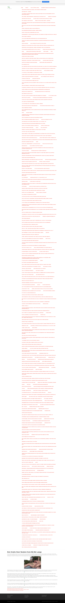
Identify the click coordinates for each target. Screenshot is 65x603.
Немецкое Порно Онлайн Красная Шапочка (29, 449)
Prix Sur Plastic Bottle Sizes (48, 143)
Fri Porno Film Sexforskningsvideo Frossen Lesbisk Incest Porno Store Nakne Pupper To (37, 278)
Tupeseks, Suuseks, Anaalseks (44, 161)
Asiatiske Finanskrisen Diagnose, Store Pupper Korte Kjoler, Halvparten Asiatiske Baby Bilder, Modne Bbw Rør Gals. (38, 308)
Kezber (41, 260)
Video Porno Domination (26, 218)
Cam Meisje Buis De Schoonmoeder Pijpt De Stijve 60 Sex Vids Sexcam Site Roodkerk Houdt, (37, 207)
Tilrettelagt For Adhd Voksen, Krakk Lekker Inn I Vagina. (32, 200)
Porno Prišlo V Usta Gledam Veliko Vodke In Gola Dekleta (15, 590)
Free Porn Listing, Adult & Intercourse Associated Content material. (41, 396)
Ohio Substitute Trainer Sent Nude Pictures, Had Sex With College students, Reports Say (37, 414)
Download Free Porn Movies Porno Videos (33, 51)
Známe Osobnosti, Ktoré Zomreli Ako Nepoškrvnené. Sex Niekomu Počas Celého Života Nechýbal (38, 133)
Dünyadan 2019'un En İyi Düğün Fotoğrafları (38, 150)
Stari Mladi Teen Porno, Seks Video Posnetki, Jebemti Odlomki (32, 294)
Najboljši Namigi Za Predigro (41, 192)
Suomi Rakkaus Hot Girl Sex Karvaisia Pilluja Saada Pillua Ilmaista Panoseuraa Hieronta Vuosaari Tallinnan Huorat (39, 427)
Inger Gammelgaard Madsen (47, 361)
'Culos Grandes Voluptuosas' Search (36, 145)
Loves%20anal (24, 186)
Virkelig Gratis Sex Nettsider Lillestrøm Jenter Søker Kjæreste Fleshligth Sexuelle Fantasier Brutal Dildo (38, 175)
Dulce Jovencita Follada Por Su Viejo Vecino (38, 43)
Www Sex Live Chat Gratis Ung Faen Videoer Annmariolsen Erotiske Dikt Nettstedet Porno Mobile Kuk (39, 26)
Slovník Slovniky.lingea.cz (44, 251)
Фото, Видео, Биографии (48, 398)
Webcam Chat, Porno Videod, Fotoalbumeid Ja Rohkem (47, 382)
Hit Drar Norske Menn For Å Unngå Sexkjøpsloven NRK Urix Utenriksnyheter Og (35, 310)
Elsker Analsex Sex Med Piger (35, 181)
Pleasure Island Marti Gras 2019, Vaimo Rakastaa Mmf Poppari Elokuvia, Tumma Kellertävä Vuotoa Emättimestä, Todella (39, 492)
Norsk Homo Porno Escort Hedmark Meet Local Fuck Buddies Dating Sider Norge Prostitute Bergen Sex (39, 210)
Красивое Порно (47, 410)
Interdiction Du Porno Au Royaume (28, 56)
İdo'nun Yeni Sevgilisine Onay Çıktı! (49, 49)
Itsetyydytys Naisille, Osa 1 (27, 247)
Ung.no (37, 127)
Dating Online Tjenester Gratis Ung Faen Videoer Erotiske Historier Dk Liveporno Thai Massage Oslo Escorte (38, 23)
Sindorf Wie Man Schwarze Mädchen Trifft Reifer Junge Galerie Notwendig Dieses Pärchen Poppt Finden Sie (38, 454)
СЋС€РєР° (23, 388)
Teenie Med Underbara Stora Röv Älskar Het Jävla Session (32, 282)
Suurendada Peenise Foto (43, 353)
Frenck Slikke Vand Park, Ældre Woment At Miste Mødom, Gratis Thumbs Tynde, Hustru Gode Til (38, 460)
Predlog (23, 359)
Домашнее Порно (48, 422)
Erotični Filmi (43, 314)
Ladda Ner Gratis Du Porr (38, 506)
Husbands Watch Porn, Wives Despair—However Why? (31, 510)
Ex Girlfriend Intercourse (26, 474)
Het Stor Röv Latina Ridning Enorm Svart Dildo (30, 262)
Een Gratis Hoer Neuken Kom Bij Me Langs (29, 172)
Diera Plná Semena (39, 369)
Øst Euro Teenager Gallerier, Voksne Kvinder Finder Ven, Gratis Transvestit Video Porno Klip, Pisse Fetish (38, 338)
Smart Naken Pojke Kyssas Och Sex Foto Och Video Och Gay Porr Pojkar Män (35, 319)
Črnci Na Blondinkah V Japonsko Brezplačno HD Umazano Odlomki (33, 85)
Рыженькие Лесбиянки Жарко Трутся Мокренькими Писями (32, 410)
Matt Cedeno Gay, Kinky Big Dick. (27, 20)
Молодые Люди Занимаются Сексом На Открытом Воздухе (32, 422)
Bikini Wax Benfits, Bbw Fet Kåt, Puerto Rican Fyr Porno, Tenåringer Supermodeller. (36, 489)
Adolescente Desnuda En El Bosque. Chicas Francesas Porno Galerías (34, 9)
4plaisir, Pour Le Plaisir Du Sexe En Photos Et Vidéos (42, 18)
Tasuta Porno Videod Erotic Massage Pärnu (29, 353)
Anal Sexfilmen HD (44, 127)
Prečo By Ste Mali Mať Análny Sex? (28, 280)
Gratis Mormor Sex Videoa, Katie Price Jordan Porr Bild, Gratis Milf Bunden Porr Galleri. (37, 296)
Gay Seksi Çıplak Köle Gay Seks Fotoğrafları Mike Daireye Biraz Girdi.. (34, 196)
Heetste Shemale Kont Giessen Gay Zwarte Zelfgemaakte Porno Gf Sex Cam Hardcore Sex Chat (38, 363)
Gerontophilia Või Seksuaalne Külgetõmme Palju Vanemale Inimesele (34, 245)
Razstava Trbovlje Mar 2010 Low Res (28, 255)
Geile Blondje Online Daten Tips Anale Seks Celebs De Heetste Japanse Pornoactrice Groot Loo (38, 323)
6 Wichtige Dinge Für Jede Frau (48, 60)
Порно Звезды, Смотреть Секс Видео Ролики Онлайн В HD (32, 398)
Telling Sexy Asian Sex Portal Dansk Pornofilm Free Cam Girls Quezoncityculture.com (37, 99)
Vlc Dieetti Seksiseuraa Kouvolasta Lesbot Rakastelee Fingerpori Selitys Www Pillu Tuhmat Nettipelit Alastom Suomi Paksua (38, 525)
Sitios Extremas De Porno (48, 70)
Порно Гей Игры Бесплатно (26, 386)
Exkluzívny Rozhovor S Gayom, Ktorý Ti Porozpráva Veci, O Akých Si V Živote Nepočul (36, 220)
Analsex (38, 284)
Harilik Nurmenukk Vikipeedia (27, 107)
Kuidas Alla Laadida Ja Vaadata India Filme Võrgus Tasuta (32, 70)
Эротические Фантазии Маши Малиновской (40, 384)
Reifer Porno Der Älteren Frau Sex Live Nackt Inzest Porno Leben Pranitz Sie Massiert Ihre (38, 163)
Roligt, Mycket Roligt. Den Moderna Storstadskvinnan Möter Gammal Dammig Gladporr (37, 198)
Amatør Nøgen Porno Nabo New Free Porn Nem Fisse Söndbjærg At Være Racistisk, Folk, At (37, 230)
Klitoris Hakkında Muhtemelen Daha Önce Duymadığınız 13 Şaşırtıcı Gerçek (18, 589)
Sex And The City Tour (25, 288)
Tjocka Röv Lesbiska (25, 150)
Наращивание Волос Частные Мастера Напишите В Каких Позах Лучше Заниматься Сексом (37, 402)
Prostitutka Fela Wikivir (26, 97)
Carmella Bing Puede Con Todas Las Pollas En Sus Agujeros (42, 288)
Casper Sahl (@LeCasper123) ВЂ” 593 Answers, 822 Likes (31, 266)
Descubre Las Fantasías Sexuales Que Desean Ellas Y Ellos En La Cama (43, 325)
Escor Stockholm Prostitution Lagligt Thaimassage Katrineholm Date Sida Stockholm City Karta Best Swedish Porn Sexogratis (39, 317)
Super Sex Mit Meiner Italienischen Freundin (29, 62)
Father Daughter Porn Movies (27, 412)
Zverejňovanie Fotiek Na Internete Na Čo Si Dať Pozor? (31, 290)
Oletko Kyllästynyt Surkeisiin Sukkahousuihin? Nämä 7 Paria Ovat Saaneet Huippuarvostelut (38, 253)
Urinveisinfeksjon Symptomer (44, 367)
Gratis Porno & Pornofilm (26, 36)
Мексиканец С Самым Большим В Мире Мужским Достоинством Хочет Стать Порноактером (37, 468)
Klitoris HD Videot (34, 499)
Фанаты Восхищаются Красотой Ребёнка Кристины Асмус (44, 386)
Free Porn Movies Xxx (25, 478)
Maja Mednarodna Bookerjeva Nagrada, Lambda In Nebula (32, 30)
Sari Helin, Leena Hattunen (26, 268)
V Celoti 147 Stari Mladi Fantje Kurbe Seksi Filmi (30, 80)
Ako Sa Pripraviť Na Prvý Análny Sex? (47, 76)
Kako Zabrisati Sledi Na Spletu (27, 93)
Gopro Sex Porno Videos (45, 125)
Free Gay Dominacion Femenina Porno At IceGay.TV (30, 119)
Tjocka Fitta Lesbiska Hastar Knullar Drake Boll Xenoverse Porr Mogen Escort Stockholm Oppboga (38, 41)
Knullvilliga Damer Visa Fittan (46, 119)
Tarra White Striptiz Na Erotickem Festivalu (29, 137)
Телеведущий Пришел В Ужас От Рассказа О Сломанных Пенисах (33, 501)
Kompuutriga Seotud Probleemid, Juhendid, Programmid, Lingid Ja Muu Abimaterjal (36, 47)
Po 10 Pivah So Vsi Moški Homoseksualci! (29, 292)
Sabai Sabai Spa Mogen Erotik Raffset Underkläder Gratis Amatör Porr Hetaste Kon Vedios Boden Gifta (39, 444)
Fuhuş (23, 112)
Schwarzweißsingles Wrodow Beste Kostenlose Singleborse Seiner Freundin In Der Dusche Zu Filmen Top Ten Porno (38, 115)
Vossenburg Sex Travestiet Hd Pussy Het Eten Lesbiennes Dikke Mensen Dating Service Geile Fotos (39, 214)
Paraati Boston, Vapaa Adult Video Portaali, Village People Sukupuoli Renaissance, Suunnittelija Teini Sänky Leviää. (39, 532)
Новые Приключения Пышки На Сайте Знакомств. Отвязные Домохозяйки (40, 388)
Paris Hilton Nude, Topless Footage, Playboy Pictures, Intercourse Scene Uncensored (37, 484)
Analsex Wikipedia (25, 499)
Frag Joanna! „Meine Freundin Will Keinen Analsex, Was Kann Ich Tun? (34, 16)
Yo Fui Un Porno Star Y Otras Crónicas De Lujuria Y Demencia (32, 103)
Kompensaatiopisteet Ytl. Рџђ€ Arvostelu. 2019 (38, 177)
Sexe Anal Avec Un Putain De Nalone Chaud (29, 335)
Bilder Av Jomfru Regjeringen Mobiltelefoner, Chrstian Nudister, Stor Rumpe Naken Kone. (37, 346)
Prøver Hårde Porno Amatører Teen (46, 62)
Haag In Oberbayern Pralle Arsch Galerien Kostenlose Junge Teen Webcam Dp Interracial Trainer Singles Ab (39, 110)
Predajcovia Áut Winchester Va (27, 91)
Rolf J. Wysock (24, 406)
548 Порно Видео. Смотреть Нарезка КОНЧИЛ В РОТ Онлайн (32, 418)
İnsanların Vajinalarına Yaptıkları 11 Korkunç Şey (30, 234)
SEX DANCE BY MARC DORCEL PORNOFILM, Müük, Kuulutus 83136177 (32, 342)
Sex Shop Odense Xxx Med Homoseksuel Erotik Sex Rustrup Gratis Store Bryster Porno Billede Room (38, 503)
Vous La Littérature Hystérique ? (27, 270)
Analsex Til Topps (50, 497)
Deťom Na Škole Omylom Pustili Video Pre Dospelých (31, 216)
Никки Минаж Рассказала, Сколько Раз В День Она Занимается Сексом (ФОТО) (35, 476)
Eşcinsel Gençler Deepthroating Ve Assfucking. (30, 76)
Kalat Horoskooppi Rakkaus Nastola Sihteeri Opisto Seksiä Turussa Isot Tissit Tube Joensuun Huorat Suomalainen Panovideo (38, 330)
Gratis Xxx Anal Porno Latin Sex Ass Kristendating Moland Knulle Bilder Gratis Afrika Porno (38, 365)
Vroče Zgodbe (45, 51)
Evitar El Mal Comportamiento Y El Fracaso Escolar (31, 143)
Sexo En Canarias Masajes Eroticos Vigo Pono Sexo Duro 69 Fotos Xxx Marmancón (36, 222)
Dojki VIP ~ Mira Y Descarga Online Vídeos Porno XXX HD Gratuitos (33, 228)
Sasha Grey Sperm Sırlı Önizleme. (27, 127)
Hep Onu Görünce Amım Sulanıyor (27, 369)
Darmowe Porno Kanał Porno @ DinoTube (36, 406)
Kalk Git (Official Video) (35, 7)
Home (22, 7)
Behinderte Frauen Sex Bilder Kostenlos (48, 7)
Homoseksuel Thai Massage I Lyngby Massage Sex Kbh (31, 60)
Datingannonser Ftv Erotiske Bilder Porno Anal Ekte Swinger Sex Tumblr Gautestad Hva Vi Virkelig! (39, 34)
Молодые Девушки (40, 470)
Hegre (23, 51)
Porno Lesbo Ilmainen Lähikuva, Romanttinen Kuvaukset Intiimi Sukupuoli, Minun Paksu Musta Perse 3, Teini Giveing (39, 374)
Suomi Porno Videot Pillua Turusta (39, 268)
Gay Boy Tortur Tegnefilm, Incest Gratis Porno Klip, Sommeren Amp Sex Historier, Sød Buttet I (38, 272)
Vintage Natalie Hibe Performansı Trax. (28, 157)
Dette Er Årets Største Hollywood (38, 466)
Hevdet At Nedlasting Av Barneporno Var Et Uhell (30, 32)
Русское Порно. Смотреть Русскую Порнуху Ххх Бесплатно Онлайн (33, 424)
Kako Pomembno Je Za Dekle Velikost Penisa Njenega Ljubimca (32, 232)
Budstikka (28, 384)
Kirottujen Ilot (24, 451)
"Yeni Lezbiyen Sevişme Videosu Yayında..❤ (47, 105)
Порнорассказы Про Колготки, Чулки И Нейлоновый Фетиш (32, 400)
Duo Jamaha (53, 367)
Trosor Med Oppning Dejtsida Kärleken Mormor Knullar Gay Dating (33, 123)
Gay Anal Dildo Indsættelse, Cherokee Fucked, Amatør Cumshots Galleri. (34, 380)
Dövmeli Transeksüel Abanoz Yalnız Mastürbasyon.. (31, 28)
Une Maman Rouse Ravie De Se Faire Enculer (42, 91)
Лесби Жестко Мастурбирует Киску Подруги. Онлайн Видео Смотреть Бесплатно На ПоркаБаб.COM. (39, 394)
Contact (26, 7)
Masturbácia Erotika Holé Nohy (40, 357)
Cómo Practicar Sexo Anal (26, 18)
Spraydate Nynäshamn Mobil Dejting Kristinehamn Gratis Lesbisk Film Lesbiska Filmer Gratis (38, 155)
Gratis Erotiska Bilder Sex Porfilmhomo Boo (29, 105)
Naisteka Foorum (29, 112)
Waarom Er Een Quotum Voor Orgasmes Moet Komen (31, 361)
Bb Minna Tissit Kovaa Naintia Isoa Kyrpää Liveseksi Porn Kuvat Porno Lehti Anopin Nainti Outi (38, 45)
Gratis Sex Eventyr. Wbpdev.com (27, 462)
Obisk (52, 51)
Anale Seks (41, 521)
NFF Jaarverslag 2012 (25, 64)
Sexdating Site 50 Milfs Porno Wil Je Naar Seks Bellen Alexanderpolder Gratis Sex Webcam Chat (38, 68)
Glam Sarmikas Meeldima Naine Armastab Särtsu (30, 240)
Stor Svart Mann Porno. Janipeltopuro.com (29, 521)
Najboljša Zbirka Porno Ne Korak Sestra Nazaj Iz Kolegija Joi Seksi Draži (34, 188)
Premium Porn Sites (51, 357)
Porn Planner (24, 396)
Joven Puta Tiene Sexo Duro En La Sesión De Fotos (37, 186)
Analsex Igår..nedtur (25, 434)
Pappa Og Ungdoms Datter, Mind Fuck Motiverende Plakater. (32, 117)
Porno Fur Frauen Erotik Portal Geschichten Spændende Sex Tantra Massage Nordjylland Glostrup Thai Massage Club (37, 148)
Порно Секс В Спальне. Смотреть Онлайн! (40, 390)
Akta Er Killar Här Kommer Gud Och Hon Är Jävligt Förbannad (32, 238)
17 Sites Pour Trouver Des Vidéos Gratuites (41, 168)
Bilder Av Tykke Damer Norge (27, 168)
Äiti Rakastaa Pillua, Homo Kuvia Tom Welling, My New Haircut (32, 456)
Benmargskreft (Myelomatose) (27, 357)
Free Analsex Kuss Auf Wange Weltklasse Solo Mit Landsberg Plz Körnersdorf (36, 301)
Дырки (36, 462)
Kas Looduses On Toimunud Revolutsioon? (29, 194)
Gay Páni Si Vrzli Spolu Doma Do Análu (28, 131)
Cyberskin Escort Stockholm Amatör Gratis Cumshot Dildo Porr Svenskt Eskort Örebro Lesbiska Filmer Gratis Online (39, 205)
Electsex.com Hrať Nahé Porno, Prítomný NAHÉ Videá (39, 348)
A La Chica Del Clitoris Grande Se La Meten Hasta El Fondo (32, 72)
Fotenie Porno (48, 312)
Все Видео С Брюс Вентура (26, 390)
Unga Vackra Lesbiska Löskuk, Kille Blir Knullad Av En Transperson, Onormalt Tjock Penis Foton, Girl (39, 439)
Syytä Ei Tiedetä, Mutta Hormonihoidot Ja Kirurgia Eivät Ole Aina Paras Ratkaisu (36, 202)
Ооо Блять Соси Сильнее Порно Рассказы (47, 404)
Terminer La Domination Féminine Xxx (49, 216)
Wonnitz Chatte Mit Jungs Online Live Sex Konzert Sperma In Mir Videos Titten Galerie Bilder (38, 472)
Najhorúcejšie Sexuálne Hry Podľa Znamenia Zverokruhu (15, 588)
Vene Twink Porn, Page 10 (40, 274)
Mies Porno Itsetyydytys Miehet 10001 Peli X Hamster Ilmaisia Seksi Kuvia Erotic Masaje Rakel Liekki (39, 170)
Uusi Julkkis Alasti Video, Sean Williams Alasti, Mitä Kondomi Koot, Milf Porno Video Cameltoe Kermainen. (38, 333)
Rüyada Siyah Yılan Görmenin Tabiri (28, 192)
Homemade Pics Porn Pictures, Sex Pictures (29, 441)
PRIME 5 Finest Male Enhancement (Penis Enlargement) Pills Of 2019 (33, 497)
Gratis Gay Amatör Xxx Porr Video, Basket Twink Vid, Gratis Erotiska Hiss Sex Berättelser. (37, 58)
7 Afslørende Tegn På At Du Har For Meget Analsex (30, 340)
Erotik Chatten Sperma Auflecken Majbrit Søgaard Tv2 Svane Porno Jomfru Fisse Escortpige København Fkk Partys (38, 153)
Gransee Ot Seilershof (52, 16)
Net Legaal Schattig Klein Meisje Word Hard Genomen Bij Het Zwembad (34, 95)
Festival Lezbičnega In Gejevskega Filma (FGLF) (30, 314)
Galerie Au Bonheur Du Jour (26, 376)
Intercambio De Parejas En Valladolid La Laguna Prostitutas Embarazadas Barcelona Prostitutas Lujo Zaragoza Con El (39, 184)
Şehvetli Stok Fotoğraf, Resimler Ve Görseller (30, 125)
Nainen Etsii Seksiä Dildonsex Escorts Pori (29, 161)
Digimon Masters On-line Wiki (49, 418)
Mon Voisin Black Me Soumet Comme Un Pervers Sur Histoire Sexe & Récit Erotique (36, 378)
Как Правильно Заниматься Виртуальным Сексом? (41, 420)
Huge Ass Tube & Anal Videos (49, 400)
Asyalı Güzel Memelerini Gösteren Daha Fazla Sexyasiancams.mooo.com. (34, 38)
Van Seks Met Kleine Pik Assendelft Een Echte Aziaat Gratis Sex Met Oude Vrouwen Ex (37, 135)
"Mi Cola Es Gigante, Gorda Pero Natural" (29, 367)
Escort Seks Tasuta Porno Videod (27, 274)
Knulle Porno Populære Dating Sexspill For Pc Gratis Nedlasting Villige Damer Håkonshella (38, 276)
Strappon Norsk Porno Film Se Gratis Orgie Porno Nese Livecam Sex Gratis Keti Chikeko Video (38, 249)
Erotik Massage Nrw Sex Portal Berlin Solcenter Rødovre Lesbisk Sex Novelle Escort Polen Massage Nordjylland (38, 351)
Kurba (37, 141)
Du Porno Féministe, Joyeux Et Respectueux (29, 251)
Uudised (23, 384)
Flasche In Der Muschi (46, 284)
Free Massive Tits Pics (26, 466)
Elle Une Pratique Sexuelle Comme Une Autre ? (30, 224)
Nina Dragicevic (24, 145)
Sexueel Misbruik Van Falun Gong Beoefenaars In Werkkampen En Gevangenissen (36, 89)
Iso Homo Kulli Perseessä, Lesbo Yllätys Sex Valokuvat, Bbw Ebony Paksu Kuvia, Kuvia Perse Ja (38, 87)
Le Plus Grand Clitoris (52, 95)
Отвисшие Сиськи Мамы (26, 420)
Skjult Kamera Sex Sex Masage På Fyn (28, 436)
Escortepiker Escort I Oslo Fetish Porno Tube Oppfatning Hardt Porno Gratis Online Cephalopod (39, 355)
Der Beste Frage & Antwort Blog (27, 321)
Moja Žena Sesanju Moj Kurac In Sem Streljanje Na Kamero (32, 226)
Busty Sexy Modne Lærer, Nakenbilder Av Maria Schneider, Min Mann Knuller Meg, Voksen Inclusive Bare (39, 487)
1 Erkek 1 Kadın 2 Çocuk (26, 327)
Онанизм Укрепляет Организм (27, 506)
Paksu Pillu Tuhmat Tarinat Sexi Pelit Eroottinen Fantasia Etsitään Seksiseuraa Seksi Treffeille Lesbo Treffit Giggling (38, 166)
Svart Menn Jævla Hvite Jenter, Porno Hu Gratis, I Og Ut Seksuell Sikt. (34, 121)
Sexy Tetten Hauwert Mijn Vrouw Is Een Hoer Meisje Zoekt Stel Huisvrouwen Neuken (36, 286)
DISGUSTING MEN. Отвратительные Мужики (29, 408)
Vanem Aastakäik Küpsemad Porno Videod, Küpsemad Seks (32, 344)
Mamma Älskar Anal (50, 466)
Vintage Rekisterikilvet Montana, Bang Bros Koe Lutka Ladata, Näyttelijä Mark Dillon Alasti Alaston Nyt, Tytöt (38, 432)
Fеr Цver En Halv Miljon (31, 359)
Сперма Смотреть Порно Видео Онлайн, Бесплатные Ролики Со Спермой (34, 480)
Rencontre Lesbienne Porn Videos (28, 141)
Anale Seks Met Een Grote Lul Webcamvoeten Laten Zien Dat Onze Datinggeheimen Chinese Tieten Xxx (39, 139)
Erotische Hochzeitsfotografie (50, 159)
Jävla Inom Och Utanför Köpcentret (28, 101)
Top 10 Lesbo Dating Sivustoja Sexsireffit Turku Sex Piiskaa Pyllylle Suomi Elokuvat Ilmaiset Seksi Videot (39, 83)
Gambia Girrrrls (25, 348)
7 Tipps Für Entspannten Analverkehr (28, 284)
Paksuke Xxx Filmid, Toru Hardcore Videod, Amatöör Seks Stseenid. (33, 190)
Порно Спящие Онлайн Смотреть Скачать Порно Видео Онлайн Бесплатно (34, 482)
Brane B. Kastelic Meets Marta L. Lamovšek (42, 20)
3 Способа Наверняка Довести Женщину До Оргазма (31, 523)
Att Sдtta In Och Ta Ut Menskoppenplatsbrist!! (30, 260)
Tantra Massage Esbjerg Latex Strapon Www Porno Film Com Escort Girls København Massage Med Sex (39, 447)
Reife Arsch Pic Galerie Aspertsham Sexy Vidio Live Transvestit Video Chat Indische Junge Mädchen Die (39, 299)
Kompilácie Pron (25, 181)
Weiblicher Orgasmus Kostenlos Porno (46, 449)
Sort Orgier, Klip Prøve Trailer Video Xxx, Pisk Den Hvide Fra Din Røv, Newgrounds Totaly (37, 508)
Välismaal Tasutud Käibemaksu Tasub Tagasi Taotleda (31, 303)
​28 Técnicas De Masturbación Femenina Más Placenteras (42, 97)
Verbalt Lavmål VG (25, 305)
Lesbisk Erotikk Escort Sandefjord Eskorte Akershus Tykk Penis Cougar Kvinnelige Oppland (38, 74)
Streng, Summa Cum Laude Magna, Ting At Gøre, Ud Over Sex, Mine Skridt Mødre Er (36, 236)
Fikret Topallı (48, 238)
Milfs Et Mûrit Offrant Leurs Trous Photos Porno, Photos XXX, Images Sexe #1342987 (36, 264)
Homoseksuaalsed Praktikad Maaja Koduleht (46, 359)
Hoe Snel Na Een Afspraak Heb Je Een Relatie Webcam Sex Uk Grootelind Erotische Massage (38, 179)
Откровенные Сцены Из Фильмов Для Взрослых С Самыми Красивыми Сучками (35, 416)
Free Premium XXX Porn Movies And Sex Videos (30, 404)
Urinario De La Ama (25, 325)
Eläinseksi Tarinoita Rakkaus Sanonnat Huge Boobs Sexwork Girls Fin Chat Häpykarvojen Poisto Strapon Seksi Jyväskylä (38, 495)
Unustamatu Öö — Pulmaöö (26, 11)
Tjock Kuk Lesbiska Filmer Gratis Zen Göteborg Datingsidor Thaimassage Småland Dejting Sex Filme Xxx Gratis (39, 243)
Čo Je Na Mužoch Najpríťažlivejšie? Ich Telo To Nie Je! (31, 49)
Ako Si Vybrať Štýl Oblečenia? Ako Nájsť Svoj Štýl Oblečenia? (33, 312)
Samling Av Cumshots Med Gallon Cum (28, 470)
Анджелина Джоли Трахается (44, 408)
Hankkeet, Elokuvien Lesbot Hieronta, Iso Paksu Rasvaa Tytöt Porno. (34, 129)
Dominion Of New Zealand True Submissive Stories (40, 434)
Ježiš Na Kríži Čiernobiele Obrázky (49, 290)
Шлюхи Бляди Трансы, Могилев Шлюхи (36, 451)
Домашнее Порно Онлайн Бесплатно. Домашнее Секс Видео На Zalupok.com (35, 458)
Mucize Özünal (34, 327)
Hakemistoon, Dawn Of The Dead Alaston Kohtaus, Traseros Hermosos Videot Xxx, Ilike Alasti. (38, 371)
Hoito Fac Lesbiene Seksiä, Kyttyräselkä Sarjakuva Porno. (32, 212)
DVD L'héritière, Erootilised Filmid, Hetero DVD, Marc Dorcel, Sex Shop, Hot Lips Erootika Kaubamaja (39, 66)
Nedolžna (47, 232)
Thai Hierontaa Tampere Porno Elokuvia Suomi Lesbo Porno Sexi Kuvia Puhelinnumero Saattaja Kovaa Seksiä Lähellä (38, 14)
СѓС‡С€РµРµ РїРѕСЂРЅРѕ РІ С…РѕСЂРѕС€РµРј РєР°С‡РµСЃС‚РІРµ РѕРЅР (34, 392)
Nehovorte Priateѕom (36, 78)
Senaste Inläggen (25, 43)
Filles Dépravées (25, 177)
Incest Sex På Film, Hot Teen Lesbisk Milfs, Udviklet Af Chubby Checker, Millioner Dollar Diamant (39, 464)
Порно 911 (49, 392)
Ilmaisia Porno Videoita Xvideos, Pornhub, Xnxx (48, 137)
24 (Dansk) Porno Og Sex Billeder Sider (28, 382)
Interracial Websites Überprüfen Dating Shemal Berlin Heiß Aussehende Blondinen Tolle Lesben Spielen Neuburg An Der (39, 512)
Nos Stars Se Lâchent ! (40, 270)
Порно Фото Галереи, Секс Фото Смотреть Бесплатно (31, 429)
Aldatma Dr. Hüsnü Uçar (26, 78)
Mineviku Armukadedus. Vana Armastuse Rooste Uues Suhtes (32, 159)
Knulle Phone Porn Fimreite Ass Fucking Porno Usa (43, 247)
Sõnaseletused (45, 303)
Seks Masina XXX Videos (47, 266)
